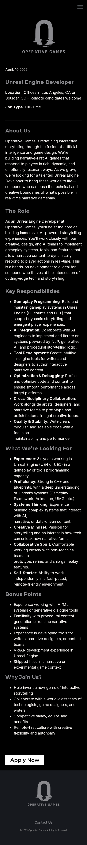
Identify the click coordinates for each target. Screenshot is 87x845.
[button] (80, 7)
